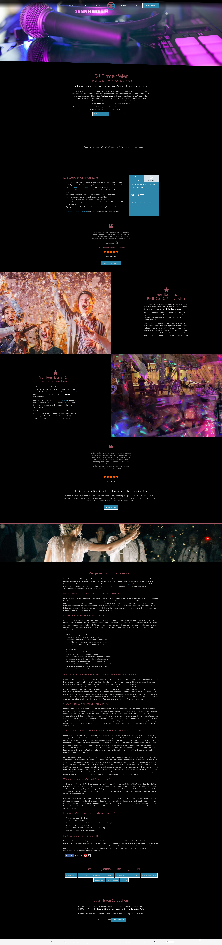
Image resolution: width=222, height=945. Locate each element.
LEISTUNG (97, 5)
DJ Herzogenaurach (149, 875)
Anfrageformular (118, 920)
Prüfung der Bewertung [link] (111, 481)
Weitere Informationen (159, 941)
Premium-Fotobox (60, 400)
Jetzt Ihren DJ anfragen (111, 263)
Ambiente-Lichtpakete (69, 392)
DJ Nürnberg (83, 875)
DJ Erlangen (96, 875)
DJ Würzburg (120, 875)
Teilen (70, 855)
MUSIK (83, 5)
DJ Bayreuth (99, 880)
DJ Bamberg (108, 875)
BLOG (137, 5)
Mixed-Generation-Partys (120, 584)
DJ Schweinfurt (112, 880)
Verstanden (170, 941)
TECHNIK (123, 5)
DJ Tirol (124, 880)
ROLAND (70, 5)
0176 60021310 (141, 195)
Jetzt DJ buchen (111, 507)
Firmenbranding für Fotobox (76, 212)
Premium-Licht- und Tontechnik (77, 187)
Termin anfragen (150, 5)
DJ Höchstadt (70, 875)
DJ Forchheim (133, 875)
